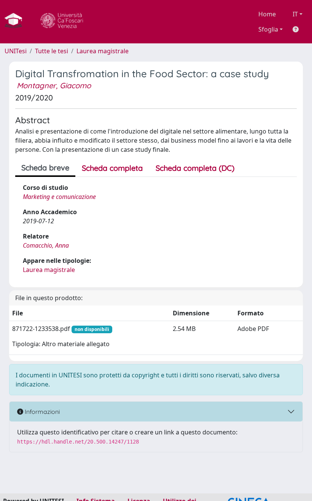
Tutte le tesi (51, 51)
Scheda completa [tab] (112, 168)
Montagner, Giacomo (54, 85)
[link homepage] (16, 21)
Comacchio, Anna (46, 245)
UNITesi (16, 51)
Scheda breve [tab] (45, 167)
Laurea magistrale (102, 51)
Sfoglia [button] (268, 29)
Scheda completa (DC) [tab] (195, 168)
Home (267, 14)
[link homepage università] (61, 21)
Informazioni (41, 411)
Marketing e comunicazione (59, 196)
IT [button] (295, 14)
